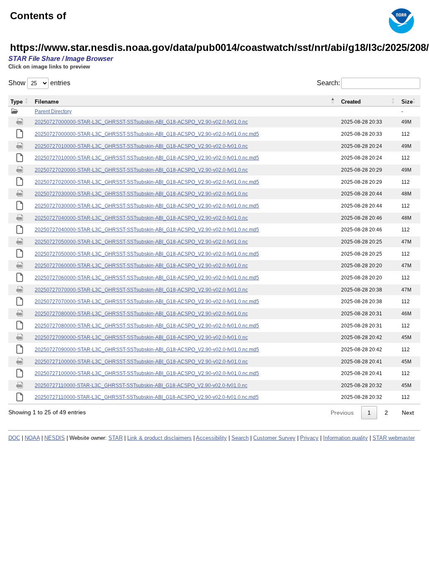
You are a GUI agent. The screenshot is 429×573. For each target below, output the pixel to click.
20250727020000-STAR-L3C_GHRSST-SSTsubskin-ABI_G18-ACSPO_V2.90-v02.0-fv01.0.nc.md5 (147, 182)
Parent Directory (53, 111)
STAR (115, 438)
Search (240, 438)
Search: (328, 82)
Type (16, 102)
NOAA (32, 438)
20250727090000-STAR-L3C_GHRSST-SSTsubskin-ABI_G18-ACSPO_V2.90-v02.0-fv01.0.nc (141, 337)
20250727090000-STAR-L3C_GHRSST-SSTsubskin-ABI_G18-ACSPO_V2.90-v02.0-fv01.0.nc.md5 (147, 349)
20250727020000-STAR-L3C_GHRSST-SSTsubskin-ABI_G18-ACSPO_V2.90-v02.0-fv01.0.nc (141, 170)
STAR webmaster (393, 438)
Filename (47, 102)
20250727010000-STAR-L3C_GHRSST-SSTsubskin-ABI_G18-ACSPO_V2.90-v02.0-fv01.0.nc (141, 146)
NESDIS (54, 438)
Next (408, 412)
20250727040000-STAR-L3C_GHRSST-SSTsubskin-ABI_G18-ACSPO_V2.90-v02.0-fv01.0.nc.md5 (147, 230)
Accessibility (211, 438)
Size (407, 102)
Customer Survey (274, 438)
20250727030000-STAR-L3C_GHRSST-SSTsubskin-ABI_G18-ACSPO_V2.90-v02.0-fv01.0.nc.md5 (147, 206)
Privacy (309, 438)
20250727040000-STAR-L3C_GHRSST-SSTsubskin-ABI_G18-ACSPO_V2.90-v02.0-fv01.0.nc (141, 218)
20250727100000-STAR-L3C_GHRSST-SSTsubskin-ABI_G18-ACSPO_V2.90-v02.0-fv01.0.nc (141, 362)
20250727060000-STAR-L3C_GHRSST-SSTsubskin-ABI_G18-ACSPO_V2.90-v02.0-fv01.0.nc (141, 266)
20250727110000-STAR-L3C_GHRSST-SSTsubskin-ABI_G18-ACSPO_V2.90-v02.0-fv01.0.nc (141, 385)
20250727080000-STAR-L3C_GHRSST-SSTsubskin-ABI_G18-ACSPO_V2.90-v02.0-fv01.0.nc (141, 314)
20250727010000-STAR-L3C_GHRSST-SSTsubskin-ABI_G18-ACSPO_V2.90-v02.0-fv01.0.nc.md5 (147, 158)
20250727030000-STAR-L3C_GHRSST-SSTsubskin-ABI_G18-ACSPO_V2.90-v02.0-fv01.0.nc (141, 194)
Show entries (39, 82)
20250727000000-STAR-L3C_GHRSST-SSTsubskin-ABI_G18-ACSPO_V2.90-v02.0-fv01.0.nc (141, 122)
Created (351, 102)
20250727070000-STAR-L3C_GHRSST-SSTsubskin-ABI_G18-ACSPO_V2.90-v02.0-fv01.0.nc (141, 290)
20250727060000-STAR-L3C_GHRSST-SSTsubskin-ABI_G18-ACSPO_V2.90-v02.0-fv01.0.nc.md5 (147, 278)
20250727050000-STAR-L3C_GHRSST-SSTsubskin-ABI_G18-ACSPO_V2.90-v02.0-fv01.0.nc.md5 (147, 254)
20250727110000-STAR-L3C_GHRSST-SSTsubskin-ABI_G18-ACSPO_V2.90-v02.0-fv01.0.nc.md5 (147, 397)
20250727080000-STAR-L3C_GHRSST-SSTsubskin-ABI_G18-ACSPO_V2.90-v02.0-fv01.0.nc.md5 (147, 326)
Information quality (345, 438)
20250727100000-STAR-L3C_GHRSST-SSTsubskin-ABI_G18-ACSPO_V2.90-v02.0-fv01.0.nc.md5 (147, 373)
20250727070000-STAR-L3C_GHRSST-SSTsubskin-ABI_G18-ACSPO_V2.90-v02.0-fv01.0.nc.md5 (147, 301)
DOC (14, 438)
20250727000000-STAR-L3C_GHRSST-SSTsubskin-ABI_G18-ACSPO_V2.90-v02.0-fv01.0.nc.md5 (147, 134)
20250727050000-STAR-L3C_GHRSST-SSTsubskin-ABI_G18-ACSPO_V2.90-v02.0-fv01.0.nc (141, 242)
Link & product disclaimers (159, 438)
